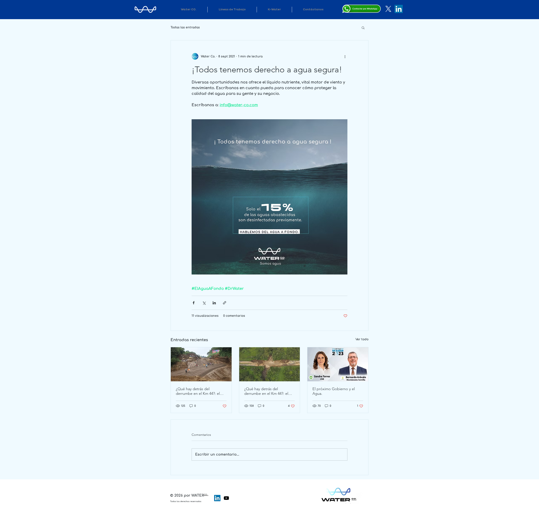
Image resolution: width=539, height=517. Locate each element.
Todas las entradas (185, 27)
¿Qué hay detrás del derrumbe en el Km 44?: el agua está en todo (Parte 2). (199, 391)
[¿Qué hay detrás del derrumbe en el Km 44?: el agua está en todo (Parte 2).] (201, 364)
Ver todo (361, 339)
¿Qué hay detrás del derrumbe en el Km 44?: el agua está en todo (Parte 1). (267, 391)
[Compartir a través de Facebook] (194, 303)
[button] (363, 27)
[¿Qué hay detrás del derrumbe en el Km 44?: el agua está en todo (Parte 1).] (269, 364)
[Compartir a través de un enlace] (225, 303)
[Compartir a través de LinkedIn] (214, 303)
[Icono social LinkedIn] (217, 498)
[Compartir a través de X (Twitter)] (204, 303)
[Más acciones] (344, 56)
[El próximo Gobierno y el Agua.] (337, 364)
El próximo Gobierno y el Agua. (333, 391)
